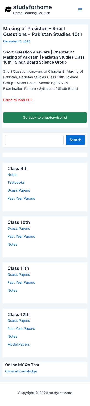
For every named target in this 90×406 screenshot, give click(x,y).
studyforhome (32, 7)
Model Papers (18, 344)
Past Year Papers (21, 198)
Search (75, 140)
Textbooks (16, 182)
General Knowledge (21, 371)
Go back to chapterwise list (45, 117)
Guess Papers (18, 190)
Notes (12, 174)
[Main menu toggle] (80, 10)
